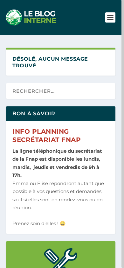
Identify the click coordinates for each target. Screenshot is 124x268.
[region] (62, 134)
